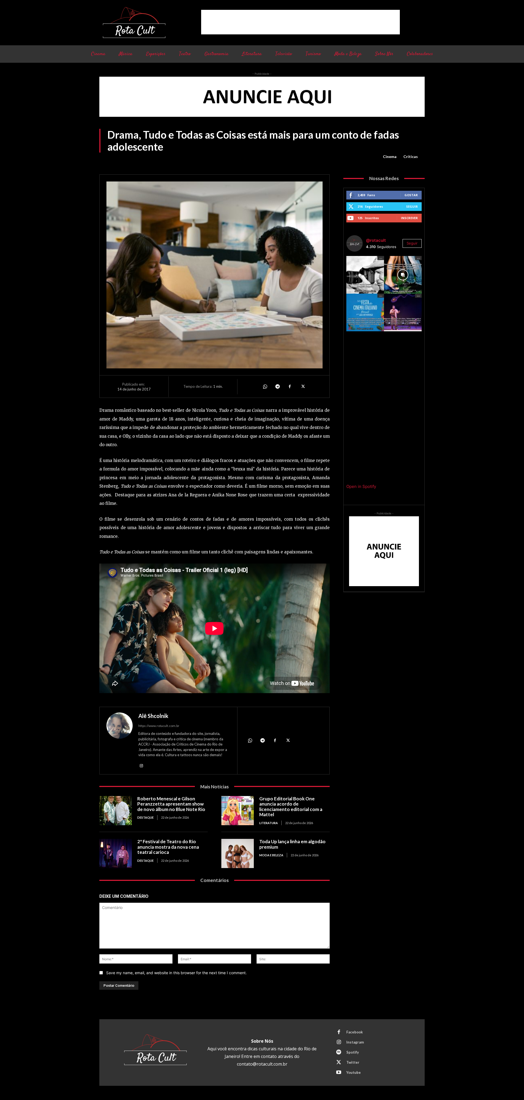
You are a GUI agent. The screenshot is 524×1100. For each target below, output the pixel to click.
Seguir (412, 206)
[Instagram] (141, 765)
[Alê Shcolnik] (119, 741)
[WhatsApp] (264, 386)
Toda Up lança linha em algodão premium (292, 844)
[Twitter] (302, 386)
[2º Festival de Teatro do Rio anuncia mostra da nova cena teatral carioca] (115, 853)
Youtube (353, 1072)
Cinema (390, 156)
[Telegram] (277, 386)
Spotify (352, 1052)
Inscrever (409, 218)
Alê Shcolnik (153, 716)
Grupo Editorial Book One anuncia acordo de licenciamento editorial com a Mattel (290, 807)
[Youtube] (339, 1073)
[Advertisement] (300, 22)
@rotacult (376, 240)
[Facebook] (289, 386)
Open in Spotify (361, 486)
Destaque (145, 817)
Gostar (411, 195)
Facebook (354, 1032)
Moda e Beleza (271, 855)
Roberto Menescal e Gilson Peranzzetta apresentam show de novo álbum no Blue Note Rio (171, 804)
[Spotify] (339, 1052)
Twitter (352, 1062)
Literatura (268, 823)
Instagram (355, 1042)
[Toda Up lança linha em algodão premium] (237, 853)
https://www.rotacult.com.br (158, 726)
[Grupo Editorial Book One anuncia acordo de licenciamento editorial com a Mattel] (237, 810)
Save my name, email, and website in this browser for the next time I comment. (176, 972)
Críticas (410, 156)
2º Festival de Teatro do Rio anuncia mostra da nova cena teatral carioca (168, 847)
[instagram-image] (365, 275)
